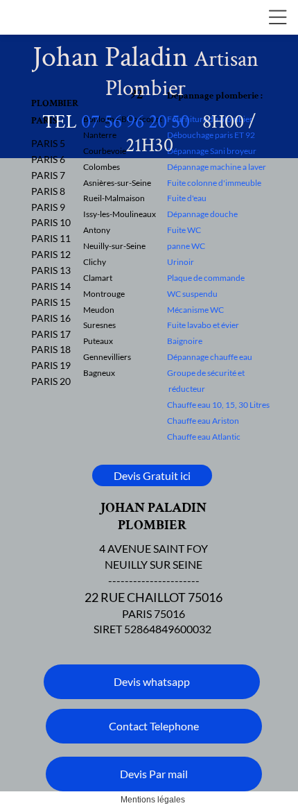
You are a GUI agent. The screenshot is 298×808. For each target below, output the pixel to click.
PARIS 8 (48, 191)
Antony (96, 230)
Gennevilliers (107, 357)
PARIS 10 (51, 222)
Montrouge (104, 294)
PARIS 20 (51, 381)
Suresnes (99, 325)
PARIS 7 (48, 175)
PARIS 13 (51, 270)
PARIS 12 (51, 254)
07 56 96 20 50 (135, 122)
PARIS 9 (48, 207)
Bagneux (99, 373)
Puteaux (98, 341)
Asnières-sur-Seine (117, 183)
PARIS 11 (51, 238)
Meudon (98, 309)
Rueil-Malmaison (114, 198)
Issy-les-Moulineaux (119, 214)
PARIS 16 (51, 318)
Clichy (94, 262)
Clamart (97, 278)
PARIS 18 (51, 349)
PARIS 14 (51, 286)
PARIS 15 (51, 302)
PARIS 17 (51, 334)
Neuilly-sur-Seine (114, 246)
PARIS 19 (51, 365)
